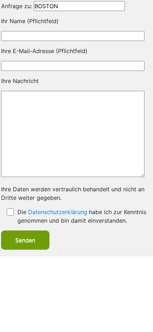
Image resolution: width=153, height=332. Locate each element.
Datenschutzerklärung (57, 212)
